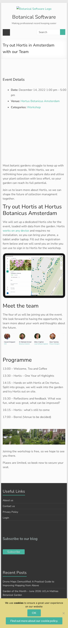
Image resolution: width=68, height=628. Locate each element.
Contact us (9, 506)
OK (34, 612)
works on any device (16, 231)
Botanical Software (34, 17)
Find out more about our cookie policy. (34, 620)
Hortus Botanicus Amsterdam (40, 101)
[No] (63, 613)
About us (8, 500)
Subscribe (13, 552)
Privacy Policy (10, 512)
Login (6, 517)
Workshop (34, 107)
